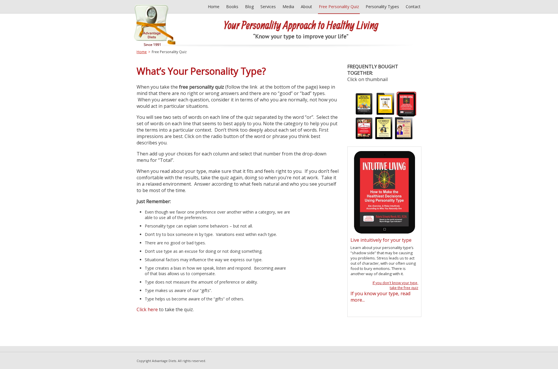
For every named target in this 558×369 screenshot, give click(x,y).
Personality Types (382, 6)
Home (142, 51)
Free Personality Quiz (339, 6)
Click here (148, 309)
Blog (249, 6)
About (306, 6)
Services (268, 6)
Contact (413, 6)
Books (232, 6)
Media (288, 6)
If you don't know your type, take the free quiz (395, 285)
